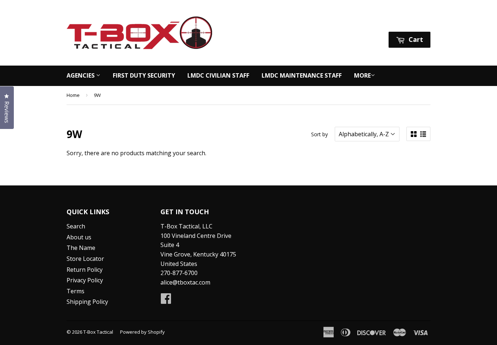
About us (79, 237)
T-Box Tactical (98, 332)
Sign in (362, 22)
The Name (81, 248)
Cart (415, 39)
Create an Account (406, 22)
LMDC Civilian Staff (218, 75)
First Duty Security (144, 75)
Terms (75, 291)
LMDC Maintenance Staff (302, 75)
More (362, 75)
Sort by (319, 134)
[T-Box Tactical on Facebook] (165, 301)
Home (73, 95)
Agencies (81, 75)
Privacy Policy (85, 280)
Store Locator (85, 259)
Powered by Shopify (142, 332)
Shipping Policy (87, 302)
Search (76, 226)
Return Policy (85, 270)
